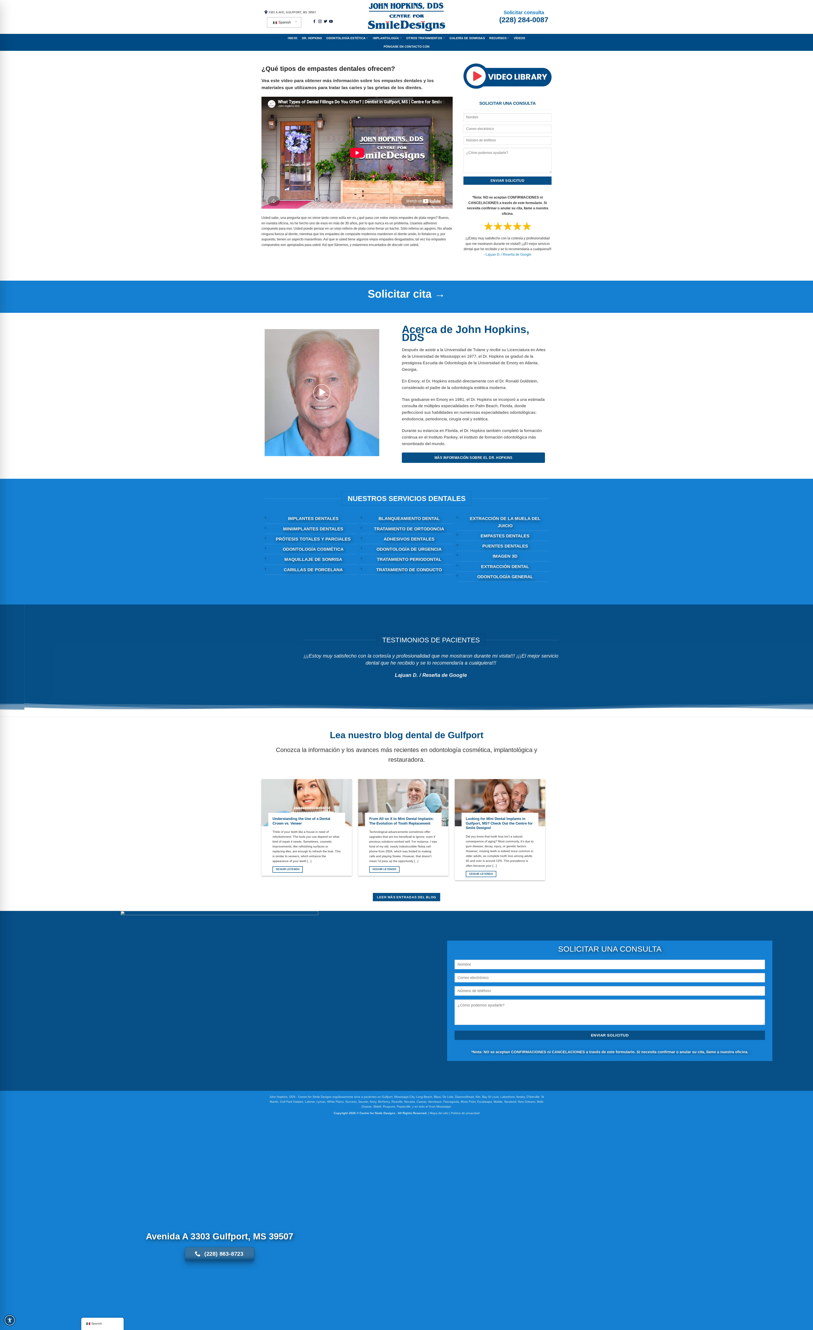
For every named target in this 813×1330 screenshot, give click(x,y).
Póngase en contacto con (407, 46)
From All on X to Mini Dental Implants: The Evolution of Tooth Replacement (401, 821)
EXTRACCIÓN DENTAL (505, 566)
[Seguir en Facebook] (314, 21)
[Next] (791, 657)
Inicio (292, 38)
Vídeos (519, 38)
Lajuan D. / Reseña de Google (508, 254)
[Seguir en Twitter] (325, 21)
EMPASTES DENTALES (505, 535)
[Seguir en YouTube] (331, 21)
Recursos (497, 38)
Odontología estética (345, 38)
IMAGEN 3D (505, 556)
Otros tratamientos (424, 38)
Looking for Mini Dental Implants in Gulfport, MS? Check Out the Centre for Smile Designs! (499, 823)
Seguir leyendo (288, 869)
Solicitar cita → (406, 294)
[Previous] (21, 657)
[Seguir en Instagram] (320, 21)
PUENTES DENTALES (505, 546)
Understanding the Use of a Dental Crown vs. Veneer (301, 821)
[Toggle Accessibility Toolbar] (9, 1320)
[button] (321, 392)
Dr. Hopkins (312, 38)
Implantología (386, 38)
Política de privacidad (465, 1113)
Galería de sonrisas (467, 38)
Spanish (284, 22)
